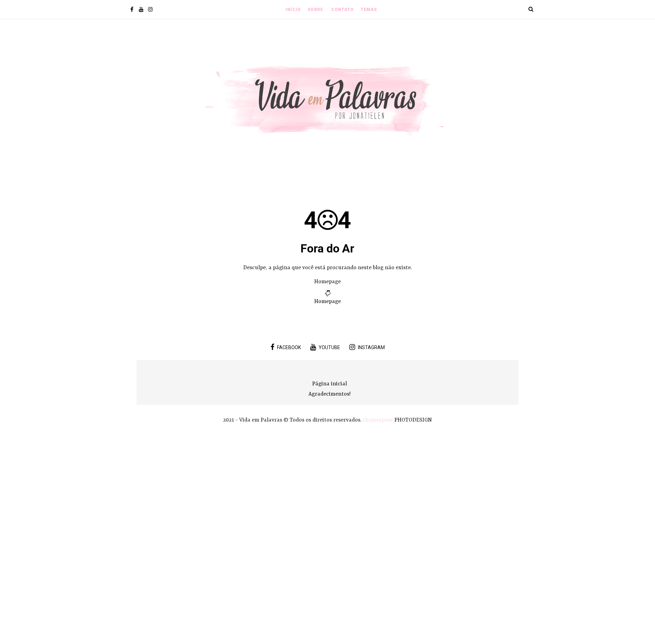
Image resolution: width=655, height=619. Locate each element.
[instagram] (150, 10)
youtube (329, 347)
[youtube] (141, 10)
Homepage (327, 302)
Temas (369, 9)
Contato (342, 9)
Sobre (315, 9)
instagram (371, 347)
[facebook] (132, 10)
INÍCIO (293, 9)
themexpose (378, 420)
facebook (289, 347)
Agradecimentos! (329, 394)
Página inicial (329, 384)
